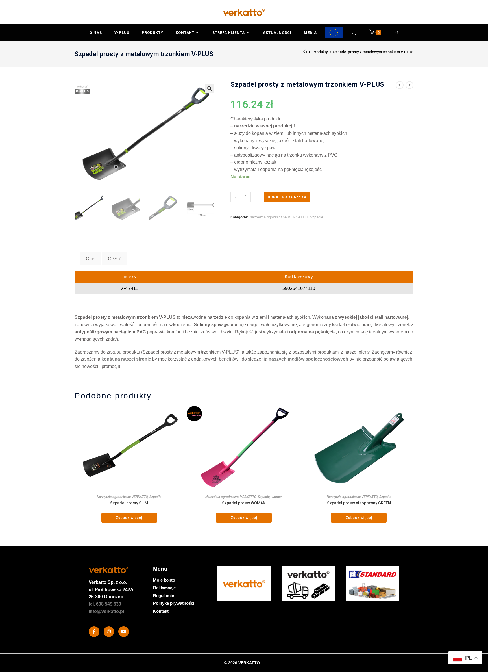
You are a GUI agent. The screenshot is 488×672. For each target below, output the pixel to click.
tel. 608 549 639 (105, 604)
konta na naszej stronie (126, 359)
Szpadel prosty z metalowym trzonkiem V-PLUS (373, 52)
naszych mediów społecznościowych (308, 359)
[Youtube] (123, 631)
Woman (276, 497)
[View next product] (409, 85)
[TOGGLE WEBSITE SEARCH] (397, 32)
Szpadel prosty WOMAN (244, 503)
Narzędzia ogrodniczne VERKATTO (278, 217)
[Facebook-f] (94, 631)
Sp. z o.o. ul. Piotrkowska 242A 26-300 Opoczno (111, 589)
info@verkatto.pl (106, 611)
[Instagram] (109, 631)
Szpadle (316, 217)
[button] (209, 88)
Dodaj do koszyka (287, 197)
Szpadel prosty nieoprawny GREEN (359, 503)
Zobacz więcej (129, 518)
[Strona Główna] (305, 52)
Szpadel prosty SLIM (129, 503)
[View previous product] (400, 85)
